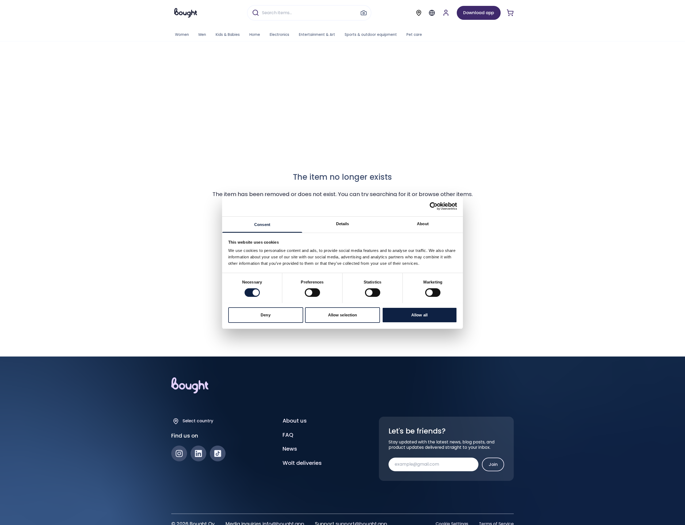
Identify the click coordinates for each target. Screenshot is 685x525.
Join (493, 464)
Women (182, 34)
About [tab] (423, 223)
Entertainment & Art (317, 34)
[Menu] (431, 12)
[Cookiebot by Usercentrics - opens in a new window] (433, 206)
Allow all (419, 314)
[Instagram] (179, 453)
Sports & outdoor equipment (371, 34)
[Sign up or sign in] (446, 13)
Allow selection (342, 314)
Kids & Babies (228, 34)
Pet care (414, 34)
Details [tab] (342, 223)
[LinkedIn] (198, 453)
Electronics (279, 34)
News (290, 449)
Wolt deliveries (302, 463)
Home (254, 34)
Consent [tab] (262, 224)
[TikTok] (218, 453)
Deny (265, 314)
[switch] (312, 292)
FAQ (288, 435)
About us (295, 420)
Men (202, 34)
